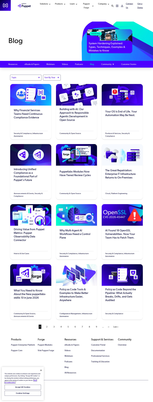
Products (59, 4)
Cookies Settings (23, 393)
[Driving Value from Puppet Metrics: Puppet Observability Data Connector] (30, 231)
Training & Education (100, 361)
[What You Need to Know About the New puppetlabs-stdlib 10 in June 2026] (30, 291)
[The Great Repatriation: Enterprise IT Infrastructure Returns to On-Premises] (122, 171)
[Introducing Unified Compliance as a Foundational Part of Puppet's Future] (30, 171)
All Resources (70, 372)
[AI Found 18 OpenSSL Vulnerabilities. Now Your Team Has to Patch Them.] (122, 231)
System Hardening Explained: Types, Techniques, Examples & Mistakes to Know (107, 47)
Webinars (50, 64)
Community (106, 64)
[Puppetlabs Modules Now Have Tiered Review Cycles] (76, 171)
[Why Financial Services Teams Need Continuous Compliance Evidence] (30, 111)
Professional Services (100, 356)
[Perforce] (5, 5)
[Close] (41, 370)
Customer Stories (128, 64)
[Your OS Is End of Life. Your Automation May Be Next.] (122, 111)
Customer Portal (98, 345)
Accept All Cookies (22, 387)
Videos (65, 64)
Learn (72, 4)
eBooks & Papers (32, 64)
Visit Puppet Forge (46, 350)
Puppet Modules (45, 345)
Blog (92, 64)
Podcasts (79, 64)
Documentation (98, 350)
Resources (12, 64)
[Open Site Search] (112, 5)
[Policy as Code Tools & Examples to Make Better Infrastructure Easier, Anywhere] (76, 291)
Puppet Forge (86, 6)
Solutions (44, 4)
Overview (122, 345)
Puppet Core (16, 350)
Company (102, 4)
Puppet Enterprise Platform (23, 345)
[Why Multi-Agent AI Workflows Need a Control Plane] (76, 231)
